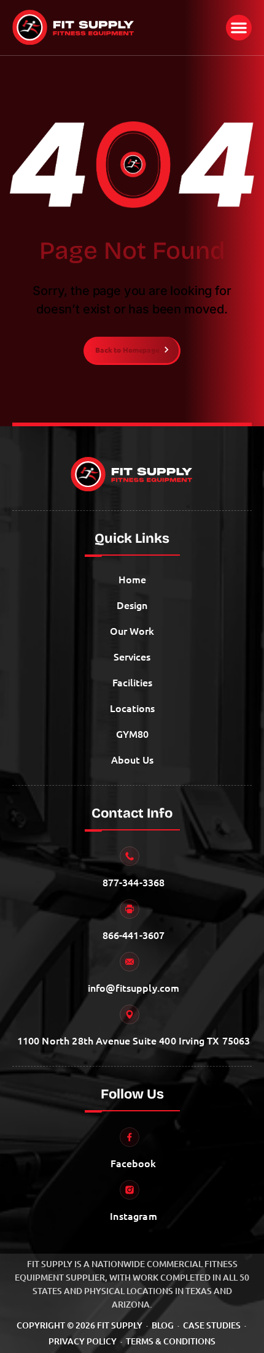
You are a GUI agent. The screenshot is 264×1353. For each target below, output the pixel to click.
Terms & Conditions (170, 1341)
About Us (132, 759)
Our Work (132, 630)
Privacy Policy (83, 1341)
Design (132, 604)
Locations (132, 708)
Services (132, 656)
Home (132, 579)
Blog (163, 1325)
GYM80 (132, 733)
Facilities (132, 682)
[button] (239, 27)
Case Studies (212, 1325)
